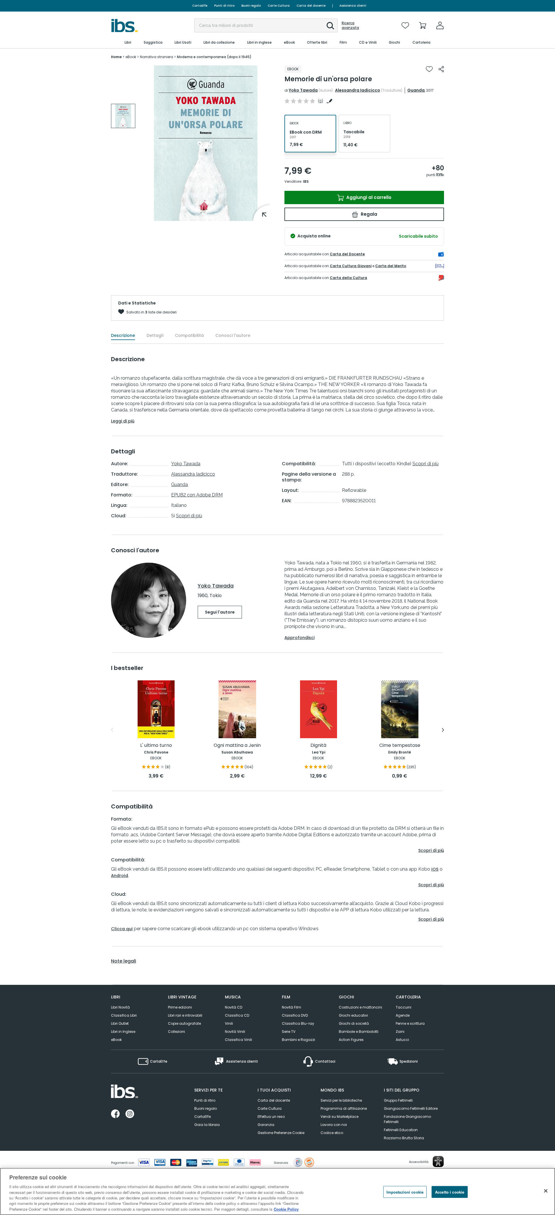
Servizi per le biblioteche (341, 1100)
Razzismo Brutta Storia (404, 1137)
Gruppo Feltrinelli (398, 1100)
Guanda (416, 90)
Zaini (400, 1031)
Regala (368, 214)
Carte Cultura (279, 5)
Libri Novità (120, 1007)
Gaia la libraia (207, 1124)
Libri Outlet (120, 1023)
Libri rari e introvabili (185, 1015)
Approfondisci (299, 637)
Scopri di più (189, 515)
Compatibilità (189, 335)
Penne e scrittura (410, 1023)
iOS (435, 869)
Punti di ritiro (224, 5)
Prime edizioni (180, 1007)
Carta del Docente (347, 254)
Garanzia (266, 1124)
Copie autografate (184, 1023)
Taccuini (403, 1007)
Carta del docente (311, 5)
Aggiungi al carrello (368, 197)
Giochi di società (354, 1023)
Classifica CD (237, 1015)
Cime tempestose (399, 746)
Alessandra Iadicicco (357, 90)
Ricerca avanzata (350, 25)
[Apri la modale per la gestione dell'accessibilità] (438, 1161)
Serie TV (288, 1031)
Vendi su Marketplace (339, 1116)
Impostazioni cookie (404, 1191)
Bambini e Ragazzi (298, 1039)
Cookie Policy (286, 1209)
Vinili (229, 1023)
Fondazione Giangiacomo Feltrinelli (407, 1119)
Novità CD (233, 1007)
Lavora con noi (334, 1124)
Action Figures (351, 1039)
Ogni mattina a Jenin (237, 746)
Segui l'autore (220, 612)
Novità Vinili (235, 1031)
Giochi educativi (353, 1015)
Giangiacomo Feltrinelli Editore (411, 1108)
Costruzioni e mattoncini (360, 1007)
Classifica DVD (295, 1015)
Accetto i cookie (449, 1191)
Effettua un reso (271, 1116)
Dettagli (155, 335)
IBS (306, 181)
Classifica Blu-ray (298, 1023)
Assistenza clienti (352, 5)
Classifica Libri (124, 1015)
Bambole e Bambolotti (358, 1031)
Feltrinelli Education (401, 1129)
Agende (403, 1015)
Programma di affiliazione (344, 1108)
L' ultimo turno (156, 746)
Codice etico (332, 1132)
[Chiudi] (545, 1190)
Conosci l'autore (232, 335)
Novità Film (291, 1007)
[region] (277, 1191)
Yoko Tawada (303, 90)
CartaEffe (199, 5)
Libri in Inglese (123, 1031)
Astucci (402, 1039)
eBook (116, 1039)
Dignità (318, 746)
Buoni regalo (251, 5)
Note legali (123, 961)
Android (119, 875)
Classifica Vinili (238, 1039)
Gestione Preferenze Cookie (281, 1132)
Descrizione (123, 335)
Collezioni (176, 1031)
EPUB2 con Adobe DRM (197, 495)
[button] (330, 26)
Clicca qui (122, 929)
